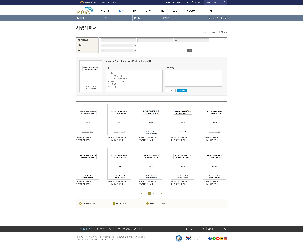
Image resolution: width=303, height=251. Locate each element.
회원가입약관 (100, 229)
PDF (170, 90)
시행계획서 (165, 18)
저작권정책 (110, 229)
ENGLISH (197, 2)
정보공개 (105, 11)
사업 (148, 11)
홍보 (175, 11)
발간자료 (136, 18)
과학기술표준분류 (84, 40)
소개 (209, 11)
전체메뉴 (224, 11)
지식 (121, 11)
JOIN (186, 2)
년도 (79, 45)
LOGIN (178, 2)
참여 (162, 11)
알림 (135, 11)
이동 (203, 229)
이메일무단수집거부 (124, 229)
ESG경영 (191, 11)
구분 (79, 50)
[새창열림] (209, 18)
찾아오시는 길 (138, 229)
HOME (168, 2)
